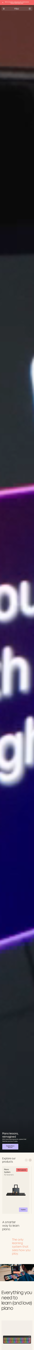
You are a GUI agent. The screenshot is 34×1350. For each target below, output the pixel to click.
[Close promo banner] (3, 2)
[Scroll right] (30, 1160)
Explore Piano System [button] (12, 1146)
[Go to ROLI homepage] (16, 8)
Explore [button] (24, 1210)
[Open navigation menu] (4, 8)
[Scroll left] (26, 1160)
